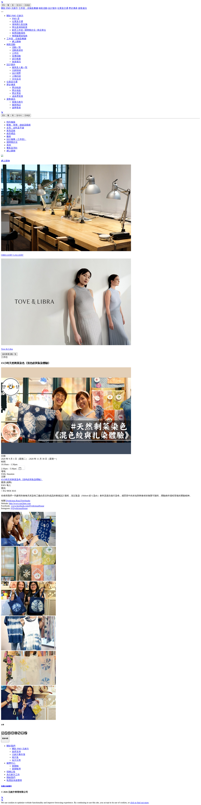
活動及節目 (17, 50)
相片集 (15, 757)
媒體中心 (11, 763)
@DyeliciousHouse (19, 508)
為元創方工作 (13, 774)
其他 (9, 145)
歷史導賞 (16, 93)
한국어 (19, 5)
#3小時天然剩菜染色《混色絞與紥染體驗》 (22, 479)
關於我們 (11, 746)
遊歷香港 (16, 107)
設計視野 (16, 73)
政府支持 (16, 751)
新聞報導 (16, 769)
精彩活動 (43, 8)
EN (3, 5)
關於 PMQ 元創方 (9, 8)
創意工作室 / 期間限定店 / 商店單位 (29, 30)
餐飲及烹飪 (12, 148)
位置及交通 (62, 8)
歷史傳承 (73, 8)
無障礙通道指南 (19, 36)
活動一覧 (16, 47)
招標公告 (11, 772)
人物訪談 (16, 76)
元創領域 (16, 70)
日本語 (27, 5)
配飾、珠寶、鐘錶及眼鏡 (19, 125)
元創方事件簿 (18, 754)
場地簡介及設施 (19, 24)
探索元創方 (17, 102)
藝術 (9, 136)
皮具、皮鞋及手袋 (15, 128)
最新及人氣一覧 (19, 67)
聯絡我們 (11, 777)
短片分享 (16, 760)
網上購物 (16, 41)
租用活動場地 (18, 33)
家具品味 (11, 130)
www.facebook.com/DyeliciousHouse (27, 506)
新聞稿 (15, 766)
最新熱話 (16, 105)
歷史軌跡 (16, 87)
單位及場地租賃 (19, 27)
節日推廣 (16, 59)
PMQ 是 (16, 18)
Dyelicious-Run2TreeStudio (18, 501)
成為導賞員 (17, 96)
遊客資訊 (82, 8)
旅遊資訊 (16, 61)
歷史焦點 (16, 90)
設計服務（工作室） (16, 139)
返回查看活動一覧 (9, 354)
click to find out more (139, 802)
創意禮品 (11, 133)
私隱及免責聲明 (14, 780)
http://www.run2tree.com (20, 503)
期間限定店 (12, 142)
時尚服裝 (11, 122)
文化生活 (16, 79)
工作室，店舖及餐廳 (28, 8)
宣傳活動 (16, 56)
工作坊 (15, 53)
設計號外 (52, 8)
